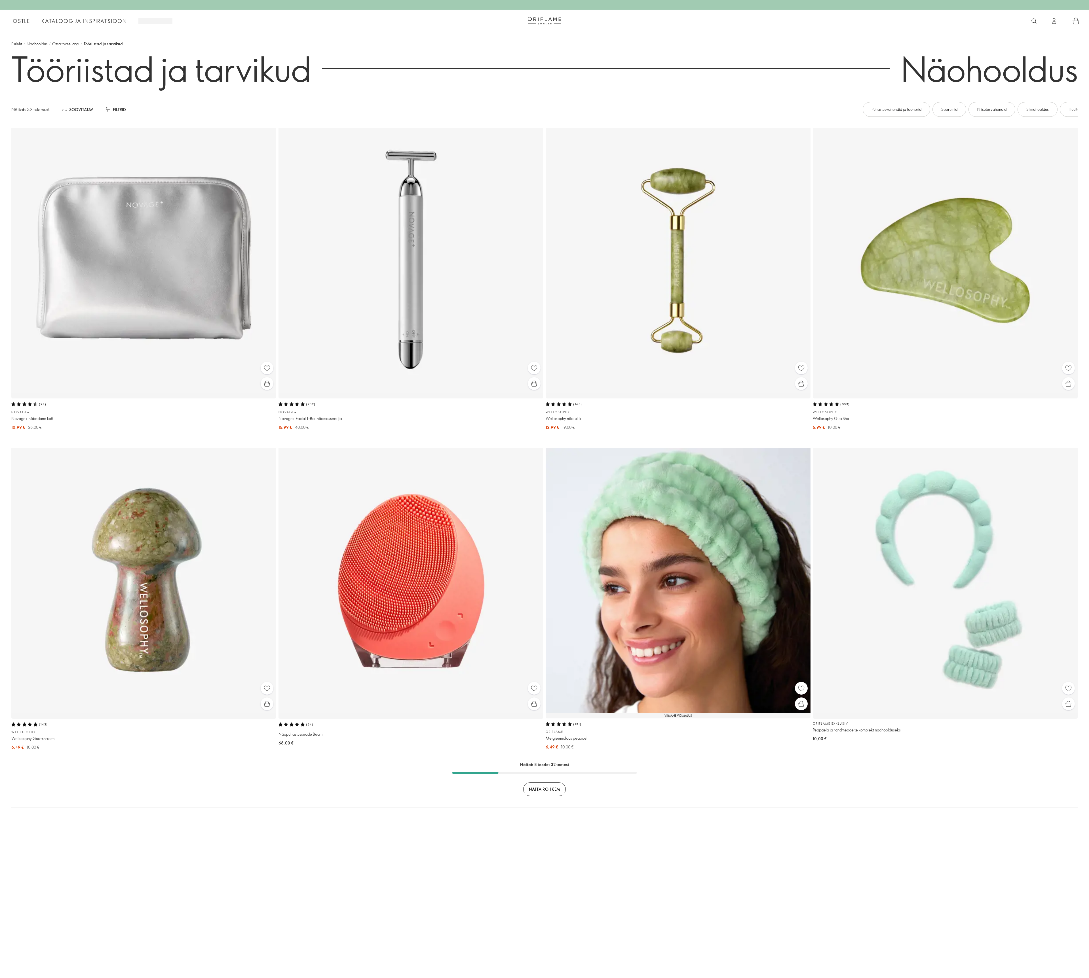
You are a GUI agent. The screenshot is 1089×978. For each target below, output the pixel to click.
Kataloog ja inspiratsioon (84, 21)
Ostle (21, 21)
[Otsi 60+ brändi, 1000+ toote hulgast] (1034, 21)
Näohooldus (37, 43)
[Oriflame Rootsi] (544, 21)
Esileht (16, 43)
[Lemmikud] (267, 368)
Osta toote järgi (65, 43)
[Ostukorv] (1076, 21)
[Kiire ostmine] (267, 383)
